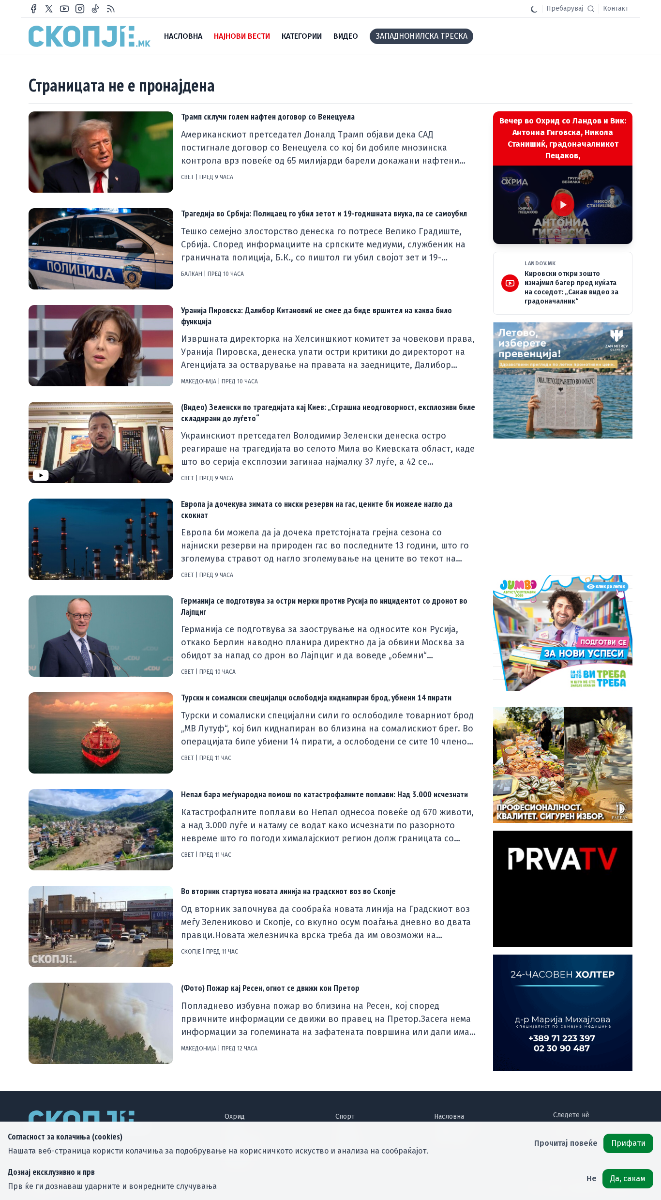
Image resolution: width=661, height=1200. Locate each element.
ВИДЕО (345, 36)
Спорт (345, 1116)
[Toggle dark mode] (534, 9)
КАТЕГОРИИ (302, 36)
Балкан (192, 274)
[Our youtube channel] (64, 9)
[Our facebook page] (33, 9)
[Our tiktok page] (95, 9)
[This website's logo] (89, 36)
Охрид (235, 1116)
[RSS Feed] (111, 9)
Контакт (616, 8)
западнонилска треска (421, 36)
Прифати (628, 1143)
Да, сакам (628, 1178)
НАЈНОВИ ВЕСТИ (242, 36)
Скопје (191, 951)
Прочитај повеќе (566, 1143)
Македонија (199, 381)
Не (591, 1178)
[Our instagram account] (80, 9)
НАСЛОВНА (183, 36)
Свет (188, 177)
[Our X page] (49, 9)
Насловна (449, 1116)
